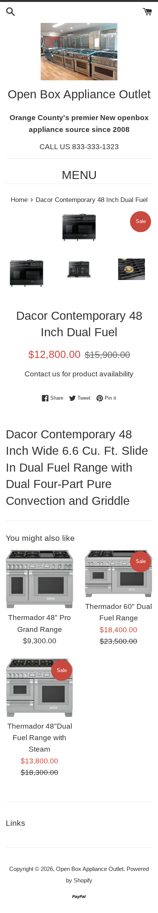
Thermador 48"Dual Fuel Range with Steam (39, 738)
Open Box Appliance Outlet (89, 869)
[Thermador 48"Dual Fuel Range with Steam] (39, 687)
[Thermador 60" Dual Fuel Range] (118, 573)
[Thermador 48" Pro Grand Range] (39, 579)
